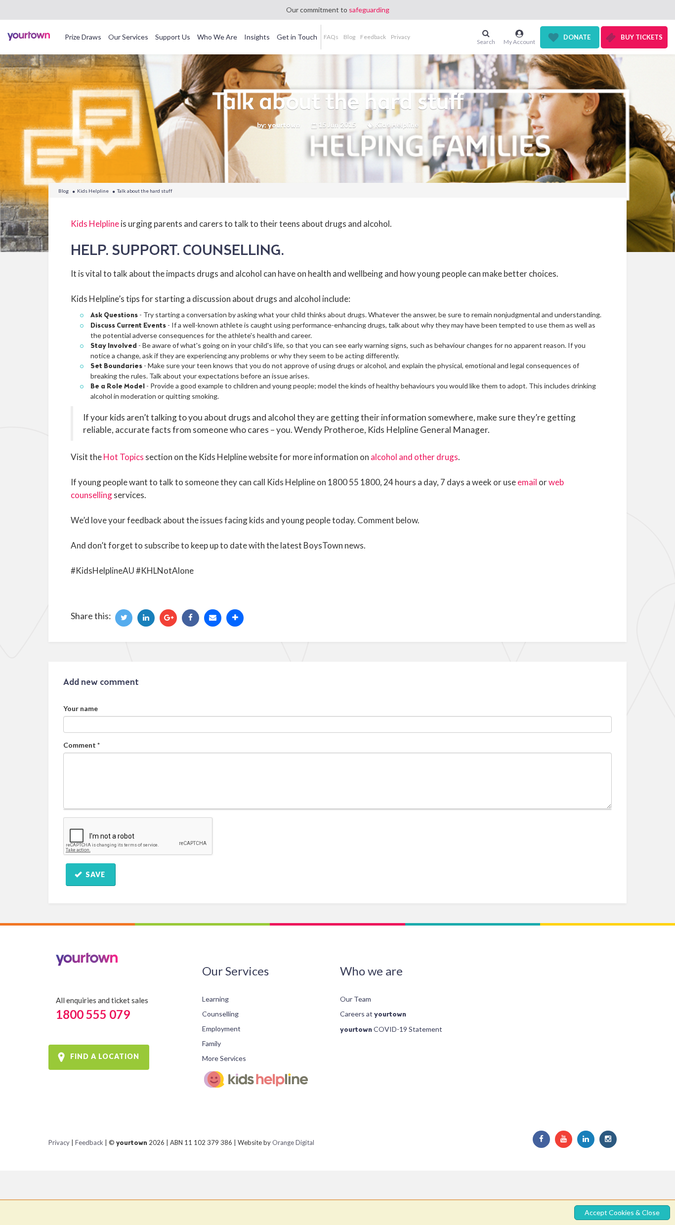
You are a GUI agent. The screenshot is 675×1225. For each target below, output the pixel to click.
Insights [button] (257, 37)
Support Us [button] (172, 37)
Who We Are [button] (217, 37)
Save (94, 874)
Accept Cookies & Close (622, 1212)
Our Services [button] (128, 37)
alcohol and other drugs (414, 457)
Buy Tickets (642, 37)
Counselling (220, 1014)
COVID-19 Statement (391, 1029)
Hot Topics (123, 457)
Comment (81, 745)
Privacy (400, 37)
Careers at (373, 1014)
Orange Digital (293, 1142)
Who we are (371, 971)
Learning (215, 999)
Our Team (355, 999)
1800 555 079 (93, 1014)
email (527, 482)
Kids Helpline (93, 191)
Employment (221, 1028)
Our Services (235, 971)
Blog (349, 37)
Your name (80, 708)
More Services (224, 1058)
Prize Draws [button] (83, 37)
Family (211, 1043)
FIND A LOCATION (104, 1056)
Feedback (373, 37)
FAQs (331, 37)
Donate (577, 37)
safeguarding (369, 9)
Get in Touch (297, 37)
